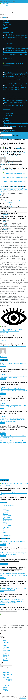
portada (6, 144)
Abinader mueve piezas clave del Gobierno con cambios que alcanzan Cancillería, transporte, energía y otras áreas (13, 568)
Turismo (5, 534)
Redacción (11, 163)
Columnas (6, 510)
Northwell (12, 331)
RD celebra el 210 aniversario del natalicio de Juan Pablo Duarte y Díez (13, 442)
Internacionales (7, 24)
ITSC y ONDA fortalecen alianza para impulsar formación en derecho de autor (13, 212)
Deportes (5, 125)
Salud (4, 28)
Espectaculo (9, 203)
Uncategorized (7, 535)
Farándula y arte (7, 519)
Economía (5, 118)
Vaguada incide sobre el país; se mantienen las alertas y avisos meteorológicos (13, 498)
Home (4, 17)
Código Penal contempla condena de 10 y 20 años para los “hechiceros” (13, 412)
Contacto (5, 5)
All (6, 29)
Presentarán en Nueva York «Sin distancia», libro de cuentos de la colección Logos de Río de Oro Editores (15, 164)
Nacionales (6, 22)
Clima (4, 509)
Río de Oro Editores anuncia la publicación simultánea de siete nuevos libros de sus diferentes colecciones (15, 139)
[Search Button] (12, 12)
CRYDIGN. (23, 698)
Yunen (17, 331)
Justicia (5, 221)
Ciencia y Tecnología (8, 506)
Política (5, 123)
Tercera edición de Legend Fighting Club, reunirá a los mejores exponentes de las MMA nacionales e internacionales (14, 427)
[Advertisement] (14, 462)
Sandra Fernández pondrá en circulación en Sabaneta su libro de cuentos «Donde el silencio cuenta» (15, 67)
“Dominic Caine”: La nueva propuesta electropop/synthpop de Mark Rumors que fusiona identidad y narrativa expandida (14, 107)
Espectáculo (6, 650)
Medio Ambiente (7, 525)
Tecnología (6, 120)
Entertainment (7, 515)
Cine (7, 210)
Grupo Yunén (7, 329)
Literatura (9, 47)
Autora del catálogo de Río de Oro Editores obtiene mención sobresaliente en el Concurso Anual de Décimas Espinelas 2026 (15, 57)
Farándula (5, 32)
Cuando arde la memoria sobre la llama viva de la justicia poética (15, 69)
